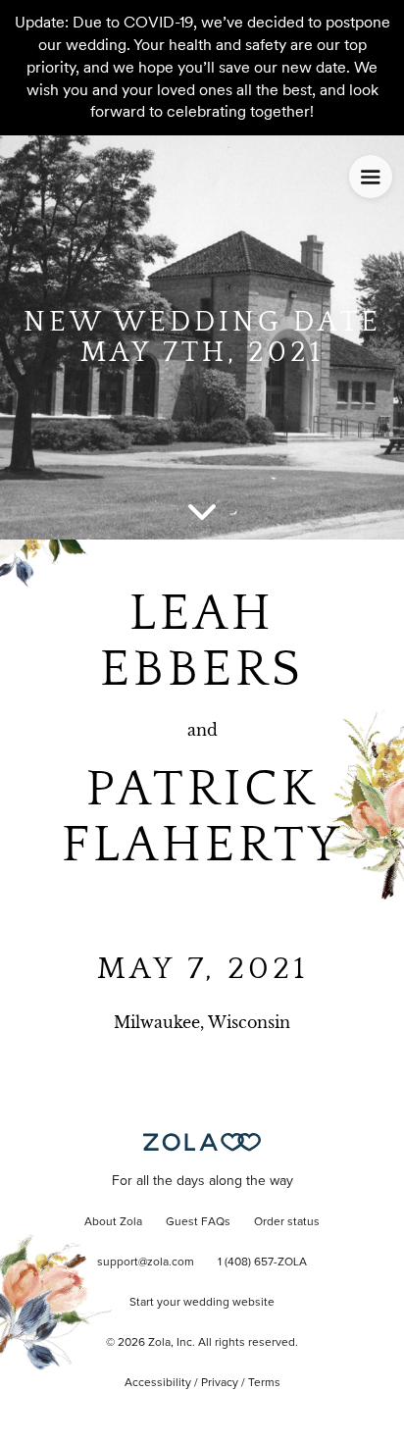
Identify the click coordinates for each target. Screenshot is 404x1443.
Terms (264, 1383)
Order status (287, 1222)
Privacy (219, 1383)
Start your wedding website (202, 1303)
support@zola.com (145, 1262)
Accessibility (158, 1383)
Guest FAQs (198, 1222)
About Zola (113, 1222)
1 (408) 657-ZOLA (262, 1262)
